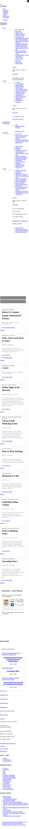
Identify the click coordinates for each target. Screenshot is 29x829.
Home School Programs (21, 157)
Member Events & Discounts (19, 127)
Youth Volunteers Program (21, 230)
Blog (4, 771)
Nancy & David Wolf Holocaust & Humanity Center (21, 52)
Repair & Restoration (20, 180)
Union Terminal (7, 810)
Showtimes (18, 102)
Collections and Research (21, 139)
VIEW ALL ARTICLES (8, 649)
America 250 (18, 167)
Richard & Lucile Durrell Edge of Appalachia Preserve (21, 137)
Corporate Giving (7, 761)
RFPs (4, 773)
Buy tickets (15, 74)
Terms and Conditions (8, 789)
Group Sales (18, 62)
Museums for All (7, 785)
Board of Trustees (19, 183)
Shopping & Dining (20, 34)
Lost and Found (4, 748)
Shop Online (6, 16)
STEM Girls (18, 99)
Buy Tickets (18, 31)
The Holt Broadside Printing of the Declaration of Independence (13, 659)
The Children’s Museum (21, 39)
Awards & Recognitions (21, 184)
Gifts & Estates (6, 759)
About (4, 169)
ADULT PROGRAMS (21, 90)
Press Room (18, 173)
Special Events (19, 85)
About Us (5, 768)
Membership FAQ (19, 131)
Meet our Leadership (20, 181)
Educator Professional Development (20, 159)
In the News (18, 171)
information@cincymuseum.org (20, 221)
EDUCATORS (19, 146)
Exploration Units (19, 164)
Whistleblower (3, 751)
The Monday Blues (13, 671)
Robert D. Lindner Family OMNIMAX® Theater (21, 44)
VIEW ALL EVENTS (17, 79)
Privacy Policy (6, 786)
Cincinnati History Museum (22, 38)
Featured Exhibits (19, 36)
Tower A (5, 809)
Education (5, 132)
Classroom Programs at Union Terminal (21, 151)
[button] (13, 298)
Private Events (19, 63)
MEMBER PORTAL (6, 12)
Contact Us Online (16, 223)
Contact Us (2, 746)
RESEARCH (18, 185)
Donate (5, 14)
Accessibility (6, 783)
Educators (17, 147)
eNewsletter (6, 17)
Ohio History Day (19, 166)
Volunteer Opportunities (21, 229)
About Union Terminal (21, 178)
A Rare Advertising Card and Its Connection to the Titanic (13, 683)
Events (4, 81)
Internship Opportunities (21, 232)
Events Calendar (19, 83)
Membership (6, 123)
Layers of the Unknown (21, 89)
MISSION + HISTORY (21, 174)
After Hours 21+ (19, 95)
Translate (5, 20)
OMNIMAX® (6, 122)
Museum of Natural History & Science (12, 802)
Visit (4, 28)
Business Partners (7, 779)
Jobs (4, 772)
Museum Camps (19, 97)
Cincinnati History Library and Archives (13, 811)
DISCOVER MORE (7, 357)
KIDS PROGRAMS (20, 96)
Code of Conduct (7, 788)
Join (16, 124)
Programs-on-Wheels (20, 156)
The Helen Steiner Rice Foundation (11, 816)
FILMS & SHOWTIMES (8, 327)
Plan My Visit (18, 32)
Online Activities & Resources (20, 162)
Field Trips (18, 60)
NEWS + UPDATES (20, 170)
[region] (13, 269)
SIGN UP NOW (4, 715)
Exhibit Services (7, 780)
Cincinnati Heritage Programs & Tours (20, 93)
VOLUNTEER (19, 227)
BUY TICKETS (5, 9)
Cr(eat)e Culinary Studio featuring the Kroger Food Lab (21, 48)
